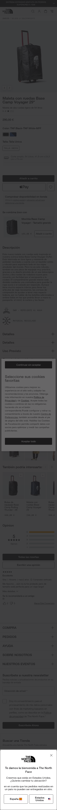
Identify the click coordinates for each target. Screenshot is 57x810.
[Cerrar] (51, 755)
